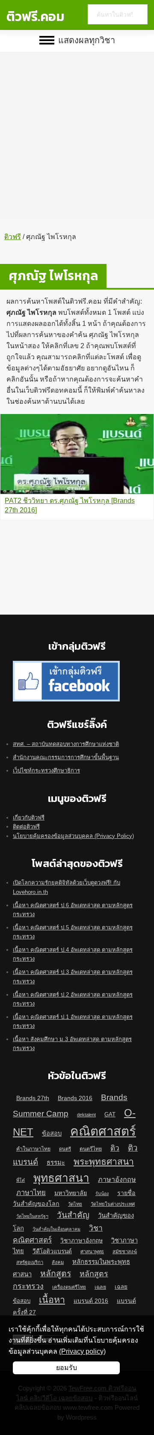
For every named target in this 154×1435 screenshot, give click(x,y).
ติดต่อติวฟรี (26, 826)
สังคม (58, 1262)
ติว (114, 1148)
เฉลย (100, 1287)
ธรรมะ (56, 1162)
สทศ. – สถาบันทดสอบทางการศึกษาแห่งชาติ (66, 744)
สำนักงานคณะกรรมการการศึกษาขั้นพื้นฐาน (66, 757)
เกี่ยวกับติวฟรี (28, 817)
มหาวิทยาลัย (70, 1192)
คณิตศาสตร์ (103, 1131)
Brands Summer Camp (70, 1105)
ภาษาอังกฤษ (117, 1179)
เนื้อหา (52, 1300)
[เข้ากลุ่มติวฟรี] (66, 665)
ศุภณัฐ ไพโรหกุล (53, 275)
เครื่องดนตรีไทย (69, 1287)
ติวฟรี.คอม (35, 16)
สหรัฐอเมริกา (29, 1262)
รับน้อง (102, 1193)
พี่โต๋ (20, 1180)
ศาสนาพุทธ (92, 1251)
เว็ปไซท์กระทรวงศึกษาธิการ (46, 770)
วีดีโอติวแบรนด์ (52, 1251)
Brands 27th (32, 1098)
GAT (110, 1114)
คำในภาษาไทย (33, 1149)
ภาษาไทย (31, 1193)
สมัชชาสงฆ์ (125, 1251)
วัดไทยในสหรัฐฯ (32, 1216)
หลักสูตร (55, 1273)
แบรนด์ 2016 (91, 1300)
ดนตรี (65, 1148)
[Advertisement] (77, 129)
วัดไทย (75, 1204)
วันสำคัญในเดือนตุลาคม (56, 1228)
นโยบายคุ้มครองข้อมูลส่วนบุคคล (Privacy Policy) (73, 836)
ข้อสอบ (52, 1133)
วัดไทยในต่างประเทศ (113, 1204)
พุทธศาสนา (61, 1178)
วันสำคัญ (73, 1214)
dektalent (86, 1114)
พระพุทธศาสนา (104, 1161)
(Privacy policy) (82, 1351)
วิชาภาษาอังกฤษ (81, 1240)
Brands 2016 (75, 1098)
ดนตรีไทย (91, 1149)
